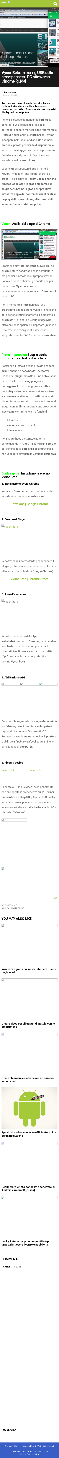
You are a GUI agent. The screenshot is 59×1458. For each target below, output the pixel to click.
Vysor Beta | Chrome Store (30, 579)
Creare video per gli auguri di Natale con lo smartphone (28, 1025)
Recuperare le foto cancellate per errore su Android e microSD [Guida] (29, 1188)
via (55, 897)
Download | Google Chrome (29, 504)
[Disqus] (29, 1308)
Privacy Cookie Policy (29, 1454)
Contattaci (15, 1451)
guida (6, 908)
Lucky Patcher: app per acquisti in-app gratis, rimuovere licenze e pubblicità (26, 1243)
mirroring (18, 908)
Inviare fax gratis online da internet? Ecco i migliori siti (29, 970)
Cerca (55, 3)
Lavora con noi (41, 1451)
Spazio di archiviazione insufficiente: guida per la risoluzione (29, 1134)
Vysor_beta (35, 770)
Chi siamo (27, 1451)
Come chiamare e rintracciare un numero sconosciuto (28, 1079)
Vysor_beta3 (8, 770)
